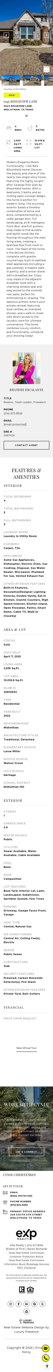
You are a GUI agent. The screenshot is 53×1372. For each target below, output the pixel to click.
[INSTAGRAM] (11, 1304)
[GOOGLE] (34, 1304)
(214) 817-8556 (35, 1245)
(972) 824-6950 (19, 1205)
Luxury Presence (26, 1331)
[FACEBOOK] (18, 1304)
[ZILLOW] (26, 1311)
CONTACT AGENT (26, 445)
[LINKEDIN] (26, 1304)
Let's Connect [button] (26, 1151)
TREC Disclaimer (26, 1268)
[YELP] (42, 1304)
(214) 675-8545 (13, 413)
